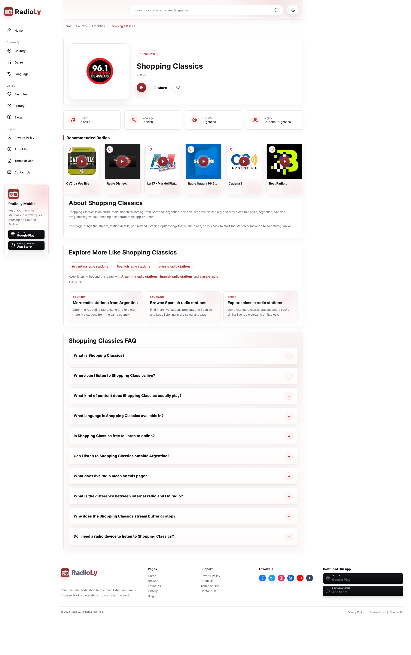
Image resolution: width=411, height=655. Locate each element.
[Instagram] (281, 578)
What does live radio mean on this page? (110, 476)
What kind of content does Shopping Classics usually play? (128, 395)
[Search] (275, 10)
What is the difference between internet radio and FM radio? (128, 496)
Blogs (152, 596)
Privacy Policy (210, 576)
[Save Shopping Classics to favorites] (177, 87)
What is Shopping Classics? (99, 355)
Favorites (154, 586)
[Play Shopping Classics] (141, 87)
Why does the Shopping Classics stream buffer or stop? (125, 516)
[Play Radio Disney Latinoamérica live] (122, 161)
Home (67, 26)
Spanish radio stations (133, 266)
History (153, 591)
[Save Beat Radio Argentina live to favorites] (272, 149)
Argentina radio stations (90, 266)
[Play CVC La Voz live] (82, 161)
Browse (153, 581)
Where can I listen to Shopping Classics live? (114, 375)
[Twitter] (271, 578)
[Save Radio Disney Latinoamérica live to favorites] (109, 149)
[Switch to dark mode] (293, 10)
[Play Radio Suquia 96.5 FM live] (203, 161)
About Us (207, 581)
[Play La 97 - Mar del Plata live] (163, 161)
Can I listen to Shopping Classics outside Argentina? (122, 456)
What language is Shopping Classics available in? (119, 416)
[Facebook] (262, 578)
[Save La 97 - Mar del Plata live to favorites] (150, 149)
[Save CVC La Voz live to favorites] (69, 149)
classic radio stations (175, 266)
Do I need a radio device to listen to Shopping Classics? (124, 536)
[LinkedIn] (290, 578)
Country (81, 26)
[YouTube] (300, 578)
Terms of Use (210, 586)
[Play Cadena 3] (244, 161)
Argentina (98, 26)
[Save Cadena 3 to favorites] (231, 149)
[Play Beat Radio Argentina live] (285, 161)
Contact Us (208, 591)
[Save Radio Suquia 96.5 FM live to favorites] (191, 149)
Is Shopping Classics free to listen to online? (114, 436)
